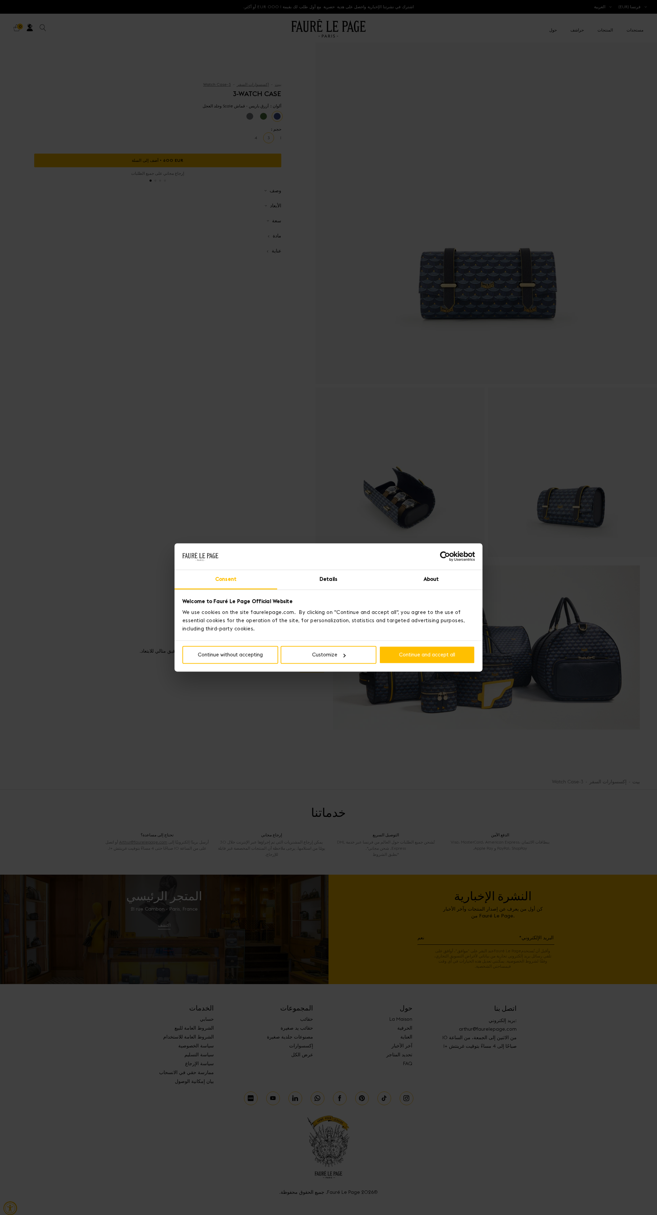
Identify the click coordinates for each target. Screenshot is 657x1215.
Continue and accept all (427, 655)
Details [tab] (328, 579)
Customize (324, 655)
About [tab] (431, 579)
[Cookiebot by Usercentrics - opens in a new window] (445, 556)
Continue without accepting (230, 655)
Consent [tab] (225, 579)
